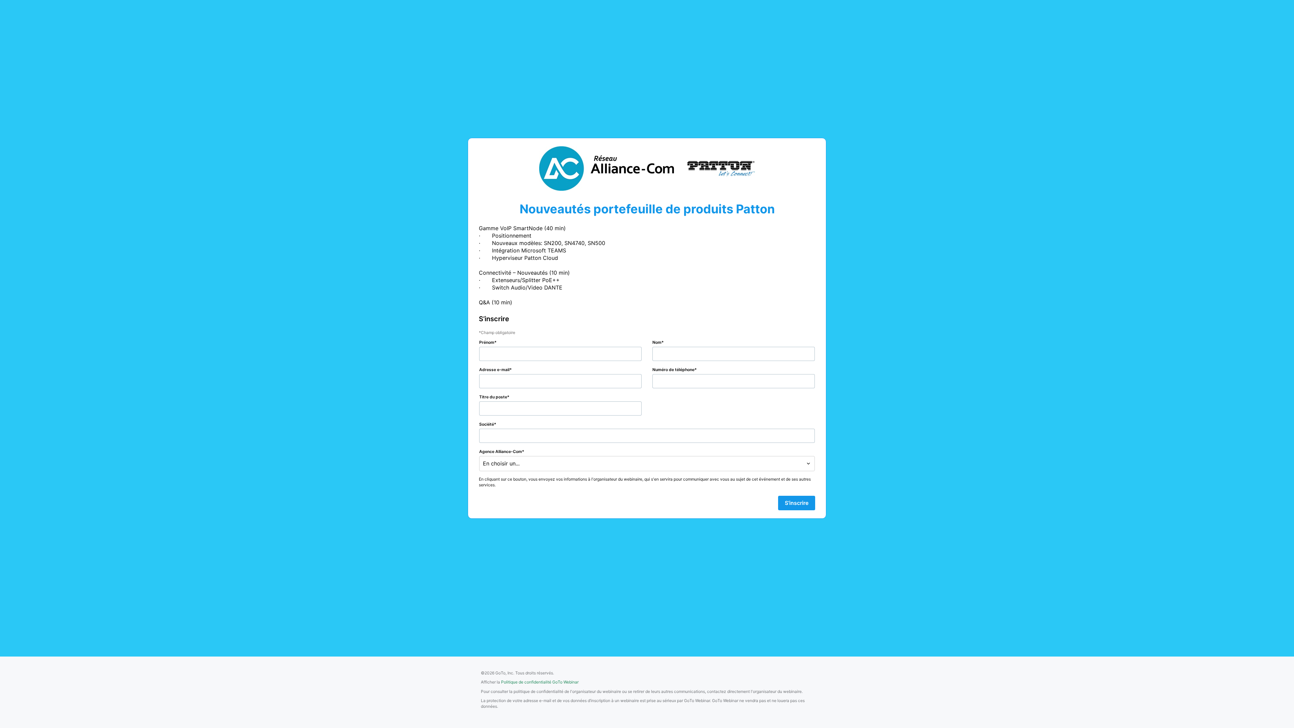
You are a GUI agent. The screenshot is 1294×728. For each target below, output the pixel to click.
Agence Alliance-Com (500, 451)
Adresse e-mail (494, 369)
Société (486, 424)
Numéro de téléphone (673, 369)
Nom (656, 342)
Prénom (486, 342)
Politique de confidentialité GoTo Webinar (540, 682)
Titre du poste (493, 396)
